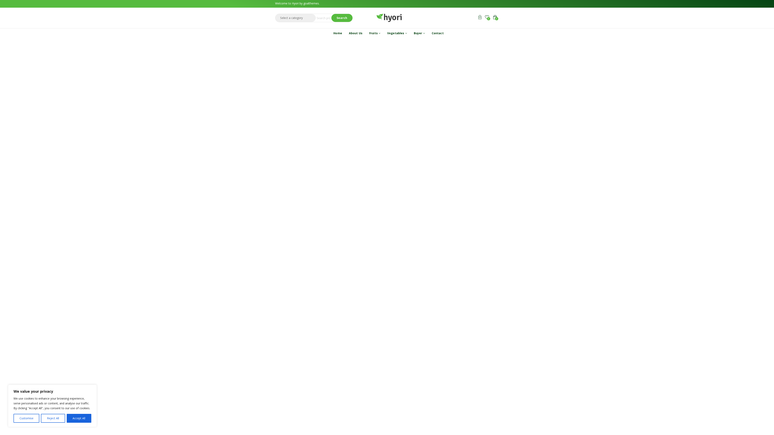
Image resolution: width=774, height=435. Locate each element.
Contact (438, 33)
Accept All (79, 418)
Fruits (374, 33)
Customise (26, 418)
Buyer (418, 33)
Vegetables (396, 33)
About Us (355, 33)
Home (337, 33)
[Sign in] (480, 18)
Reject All (53, 418)
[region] (52, 406)
